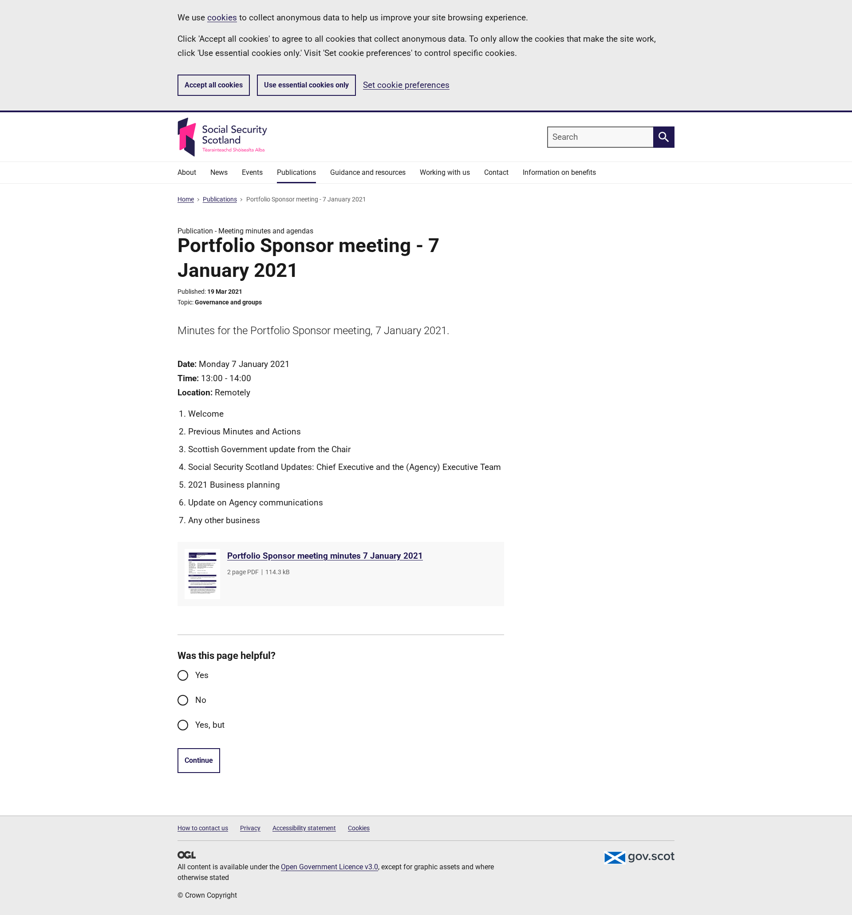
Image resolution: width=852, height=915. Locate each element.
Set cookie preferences (406, 85)
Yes (202, 675)
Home (186, 199)
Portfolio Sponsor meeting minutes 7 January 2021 (325, 556)
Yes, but (210, 725)
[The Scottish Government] (639, 857)
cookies (222, 17)
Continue (199, 760)
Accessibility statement (304, 828)
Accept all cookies (214, 85)
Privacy (250, 828)
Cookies (359, 828)
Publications (220, 199)
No (200, 700)
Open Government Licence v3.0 (329, 867)
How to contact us (203, 828)
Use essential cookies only (306, 85)
